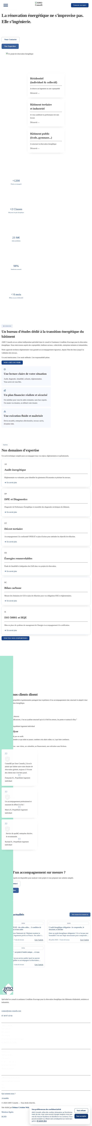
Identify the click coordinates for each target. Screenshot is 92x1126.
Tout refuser (81, 1111)
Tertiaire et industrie (8, 1068)
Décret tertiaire (6, 1029)
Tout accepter (81, 1116)
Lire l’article (39, 940)
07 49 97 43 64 (7, 1016)
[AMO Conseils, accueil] (38, 5)
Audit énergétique (7, 1025)
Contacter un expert (79, 5)
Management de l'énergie (9, 1042)
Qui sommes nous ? (8, 1094)
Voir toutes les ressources (80, 914)
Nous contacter (10, 39)
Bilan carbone (6, 1035)
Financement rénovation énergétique (13, 1039)
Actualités (5, 1098)
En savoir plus (42, 1121)
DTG (3, 1084)
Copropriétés (5, 1051)
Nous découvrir (12, 362)
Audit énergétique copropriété (11, 1081)
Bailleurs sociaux (7, 1055)
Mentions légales (7, 1112)
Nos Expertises (10, 46)
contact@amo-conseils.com (11, 1011)
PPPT (3, 1088)
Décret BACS (6, 1032)
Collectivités (5, 1058)
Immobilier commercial (9, 1065)
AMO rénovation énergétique (10, 1077)
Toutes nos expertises (15, 638)
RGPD (4, 1117)
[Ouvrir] (5, 5)
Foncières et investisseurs (9, 1062)
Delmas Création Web (20, 1107)
